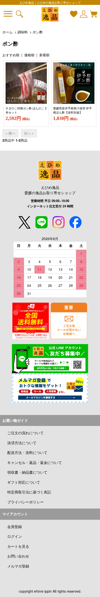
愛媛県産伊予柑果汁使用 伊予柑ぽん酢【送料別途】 (72, 110)
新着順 (44, 54)
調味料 (22, 31)
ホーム (7, 31)
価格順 (29, 54)
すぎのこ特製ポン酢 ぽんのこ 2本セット (26, 110)
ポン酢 (38, 31)
